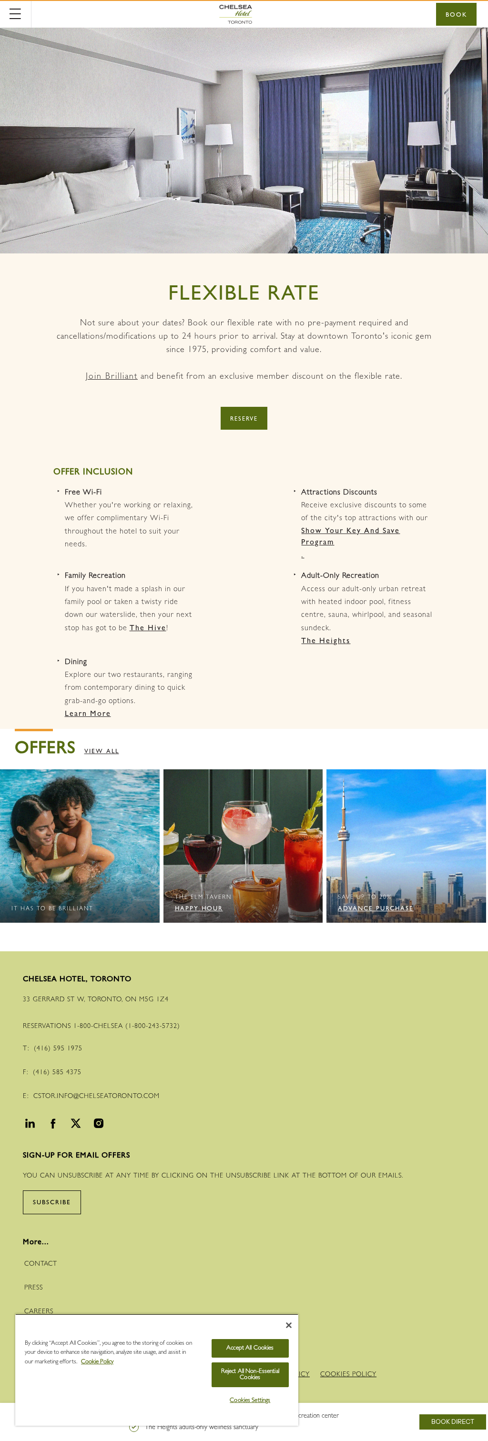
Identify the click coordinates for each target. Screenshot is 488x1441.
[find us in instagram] (97, 1125)
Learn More (88, 714)
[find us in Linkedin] (28, 1125)
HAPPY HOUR (199, 909)
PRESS (33, 1288)
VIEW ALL (101, 752)
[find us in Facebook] (51, 1125)
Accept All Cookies (250, 1348)
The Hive (148, 629)
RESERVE (244, 420)
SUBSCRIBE (52, 1203)
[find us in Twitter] (74, 1125)
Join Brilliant (112, 377)
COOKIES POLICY (348, 1374)
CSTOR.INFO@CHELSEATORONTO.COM (96, 1096)
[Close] (289, 1325)
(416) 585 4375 (57, 1072)
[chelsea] (243, 14)
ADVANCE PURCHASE (376, 909)
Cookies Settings (250, 1401)
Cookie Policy (97, 1362)
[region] (156, 1370)
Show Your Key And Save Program (350, 537)
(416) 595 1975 (58, 1049)
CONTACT (40, 1264)
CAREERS (38, 1312)
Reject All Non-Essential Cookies (250, 1375)
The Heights (325, 641)
